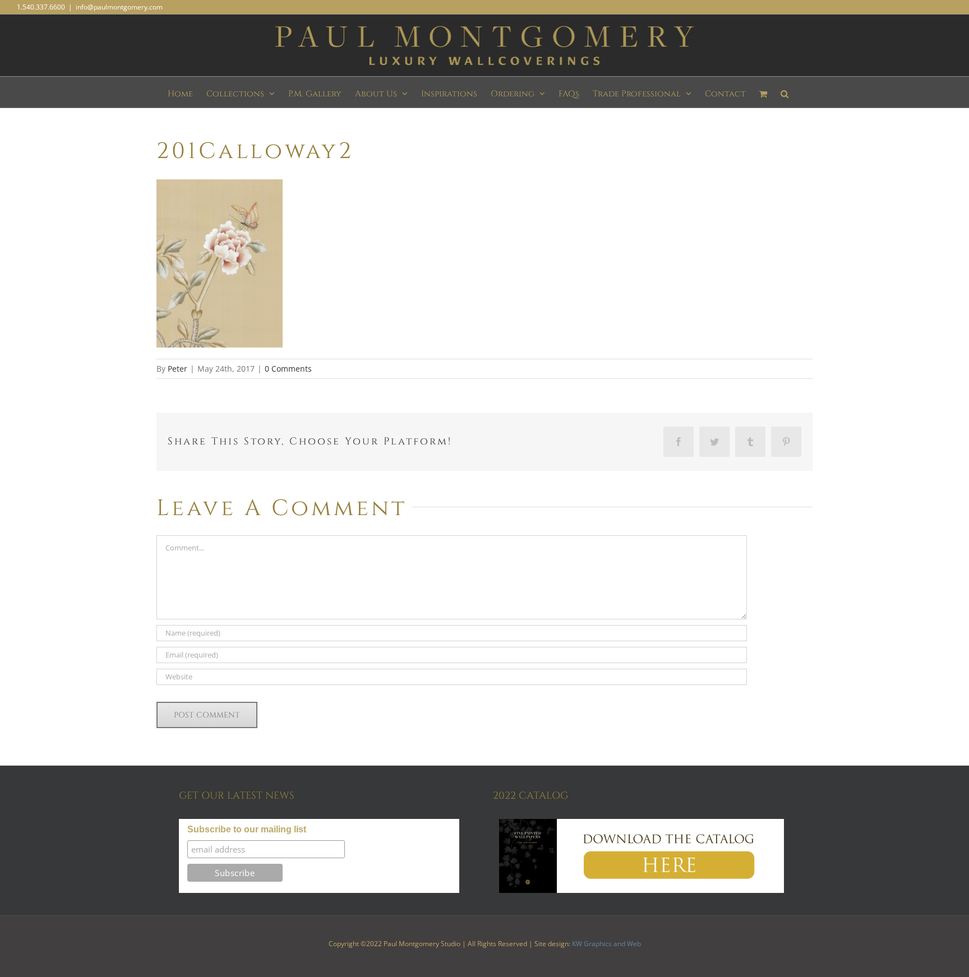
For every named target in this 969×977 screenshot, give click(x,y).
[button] (784, 92)
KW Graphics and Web (606, 943)
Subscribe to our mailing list (246, 829)
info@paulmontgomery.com (119, 7)
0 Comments (288, 368)
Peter (177, 368)
